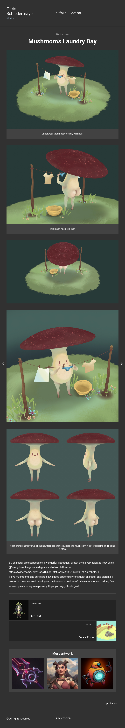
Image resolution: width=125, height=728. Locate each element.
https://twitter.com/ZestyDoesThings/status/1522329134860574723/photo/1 (54, 572)
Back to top (63, 718)
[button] (111, 703)
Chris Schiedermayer (20, 11)
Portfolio (59, 13)
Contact (75, 13)
